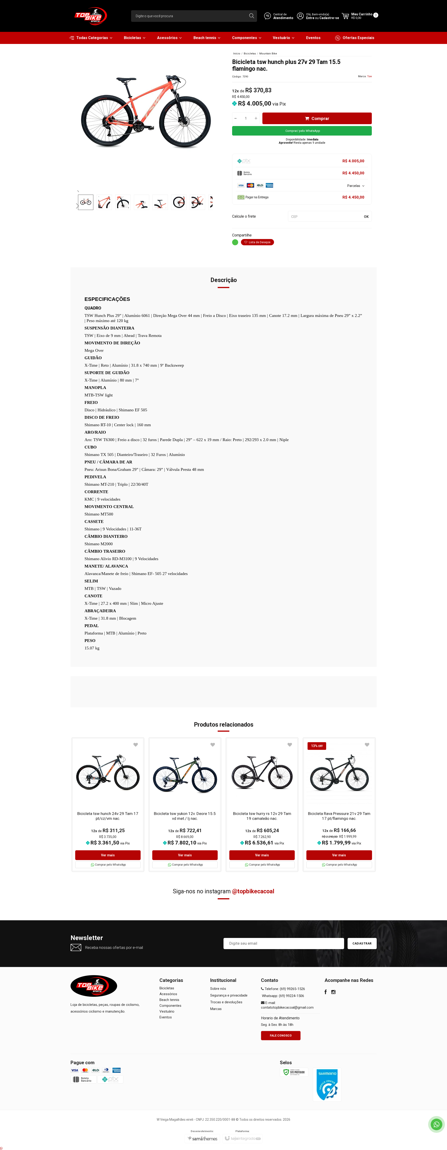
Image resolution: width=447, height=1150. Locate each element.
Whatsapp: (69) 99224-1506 (282, 996)
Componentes (170, 1006)
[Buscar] (251, 16)
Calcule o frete (244, 216)
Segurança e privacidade (228, 995)
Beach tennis (169, 1000)
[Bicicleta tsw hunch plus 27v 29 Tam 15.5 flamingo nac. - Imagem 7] (197, 202)
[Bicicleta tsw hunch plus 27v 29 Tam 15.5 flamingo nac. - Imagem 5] (160, 202)
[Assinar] (362, 943)
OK (366, 217)
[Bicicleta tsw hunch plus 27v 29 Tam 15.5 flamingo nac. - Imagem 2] (104, 202)
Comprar (320, 118)
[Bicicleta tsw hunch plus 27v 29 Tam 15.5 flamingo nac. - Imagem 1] (85, 202)
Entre (310, 18)
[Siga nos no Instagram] (333, 992)
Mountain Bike (268, 53)
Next (78, 204)
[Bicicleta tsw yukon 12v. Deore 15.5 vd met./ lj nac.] (185, 805)
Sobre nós (218, 989)
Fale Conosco (281, 1035)
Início (236, 53)
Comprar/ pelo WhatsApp (302, 131)
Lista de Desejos (259, 242)
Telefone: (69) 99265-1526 (284, 989)
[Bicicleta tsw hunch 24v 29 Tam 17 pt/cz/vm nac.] (108, 805)
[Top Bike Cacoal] (92, 16)
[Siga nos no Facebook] (326, 992)
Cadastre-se (329, 18)
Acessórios (168, 994)
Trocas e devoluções (226, 1002)
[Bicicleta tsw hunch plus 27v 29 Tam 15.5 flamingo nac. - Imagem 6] (178, 202)
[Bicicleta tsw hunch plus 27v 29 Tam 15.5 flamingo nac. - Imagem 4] (141, 202)
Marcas (216, 1009)
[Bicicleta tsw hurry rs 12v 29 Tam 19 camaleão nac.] (262, 805)
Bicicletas (250, 53)
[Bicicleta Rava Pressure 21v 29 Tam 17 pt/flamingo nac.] (339, 805)
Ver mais (108, 855)
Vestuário (166, 1011)
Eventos (165, 1017)
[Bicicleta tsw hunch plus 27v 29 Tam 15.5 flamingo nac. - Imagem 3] (123, 202)
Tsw (369, 76)
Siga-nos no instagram (223, 891)
